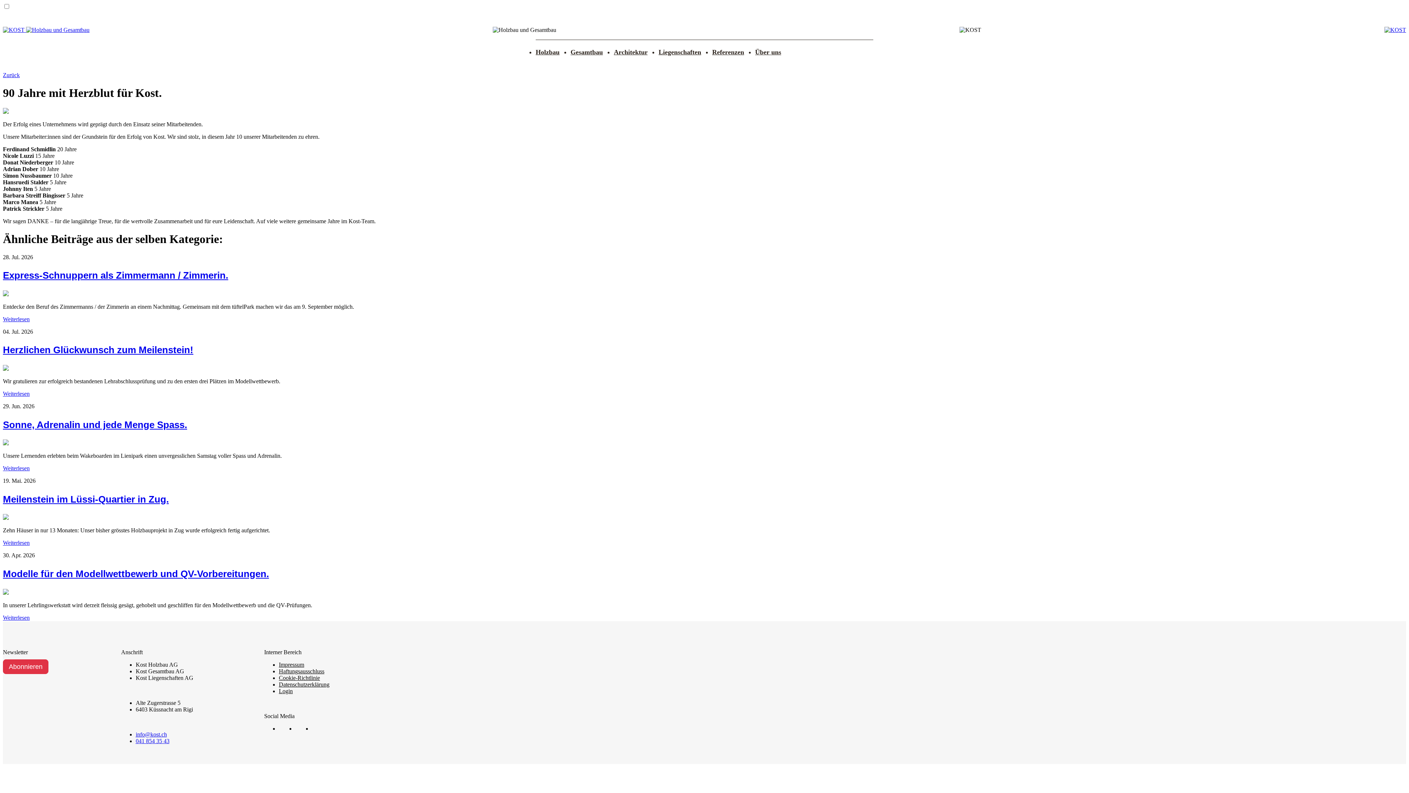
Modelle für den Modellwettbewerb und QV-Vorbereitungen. (136, 573)
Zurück (11, 75)
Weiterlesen (16, 319)
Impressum (291, 665)
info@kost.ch (151, 734)
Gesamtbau (587, 52)
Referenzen (728, 52)
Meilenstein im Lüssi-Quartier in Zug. (86, 499)
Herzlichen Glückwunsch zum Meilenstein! (98, 349)
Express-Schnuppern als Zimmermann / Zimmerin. (115, 275)
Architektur (631, 52)
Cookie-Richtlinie (299, 678)
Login (286, 691)
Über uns (768, 52)
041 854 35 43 (153, 741)
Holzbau (548, 52)
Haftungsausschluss (301, 671)
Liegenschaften (680, 52)
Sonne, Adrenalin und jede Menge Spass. (95, 424)
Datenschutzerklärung (304, 684)
